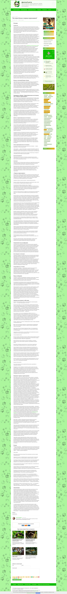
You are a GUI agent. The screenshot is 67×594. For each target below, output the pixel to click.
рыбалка (45, 135)
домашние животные (47, 106)
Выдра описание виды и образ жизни (17, 556)
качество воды (50, 116)
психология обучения (47, 132)
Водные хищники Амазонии (31, 555)
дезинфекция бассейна (47, 105)
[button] (54, 84)
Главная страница (16, 9)
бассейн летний (50, 96)
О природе (39, 9)
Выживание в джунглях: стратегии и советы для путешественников (30, 540)
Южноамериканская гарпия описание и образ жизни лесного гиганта (17, 540)
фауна (45, 138)
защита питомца (46, 109)
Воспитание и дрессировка (48, 39)
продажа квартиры (50, 129)
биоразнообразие (46, 99)
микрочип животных (47, 119)
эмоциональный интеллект (48, 144)
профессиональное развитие (48, 131)
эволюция (45, 142)
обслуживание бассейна (47, 125)
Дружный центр (27, 2)
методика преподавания (47, 118)
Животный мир (24, 9)
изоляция (45, 116)
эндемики (45, 145)
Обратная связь (20, 584)
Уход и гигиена (46, 45)
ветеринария (46, 100)
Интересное (44, 9)
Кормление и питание (47, 41)
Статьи (49, 9)
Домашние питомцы (32, 9)
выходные (51, 103)
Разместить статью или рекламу (44, 584)
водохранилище (46, 103)
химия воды (49, 138)
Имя (13, 565)
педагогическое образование (48, 128)
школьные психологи (47, 141)
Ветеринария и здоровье (48, 43)
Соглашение (34, 584)
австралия (45, 96)
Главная (14, 584)
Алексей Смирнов (19, 517)
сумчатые (49, 135)
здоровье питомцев (47, 112)
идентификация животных (48, 115)
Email (22, 565)
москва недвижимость (47, 122)
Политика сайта (27, 584)
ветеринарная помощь (47, 102)
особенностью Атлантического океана (33, 45)
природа (45, 129)
